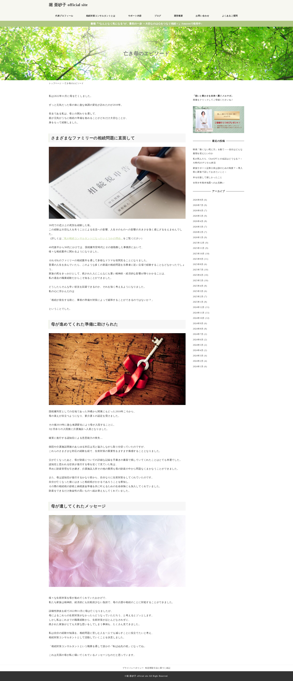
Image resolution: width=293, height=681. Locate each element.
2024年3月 (198, 355)
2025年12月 (198, 243)
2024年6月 (198, 339)
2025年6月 (198, 275)
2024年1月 (198, 366)
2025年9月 (198, 259)
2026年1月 (198, 237)
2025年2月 (198, 296)
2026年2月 (198, 232)
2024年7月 (198, 334)
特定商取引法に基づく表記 (157, 668)
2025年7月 (198, 269)
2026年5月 (198, 216)
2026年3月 (198, 226)
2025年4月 (198, 286)
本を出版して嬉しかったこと (207, 177)
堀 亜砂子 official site (68, 5)
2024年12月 (198, 307)
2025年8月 (198, 264)
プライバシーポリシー (133, 668)
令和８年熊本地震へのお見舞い (208, 182)
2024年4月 (198, 350)
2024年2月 (198, 361)
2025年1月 (198, 302)
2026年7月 (198, 205)
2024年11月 (198, 312)
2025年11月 (198, 248)
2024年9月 (198, 323)
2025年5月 (198, 280)
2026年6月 (198, 210)
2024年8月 (198, 329)
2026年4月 (198, 221)
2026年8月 (198, 200)
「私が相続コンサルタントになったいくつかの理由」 (92, 238)
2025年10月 (198, 253)
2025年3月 (198, 291)
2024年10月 (198, 318)
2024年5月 (198, 345)
